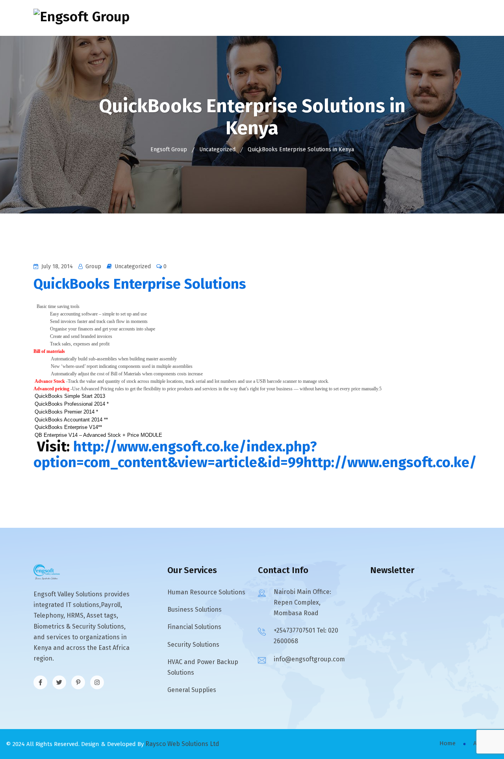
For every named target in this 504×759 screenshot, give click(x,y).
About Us (227, 18)
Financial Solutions (194, 627)
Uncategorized (133, 266)
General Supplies (191, 690)
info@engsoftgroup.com (309, 659)
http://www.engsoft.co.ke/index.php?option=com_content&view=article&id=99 (175, 454)
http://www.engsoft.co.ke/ (390, 462)
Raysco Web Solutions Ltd (182, 744)
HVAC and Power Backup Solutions (202, 667)
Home (193, 18)
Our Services (273, 18)
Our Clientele (333, 18)
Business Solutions (194, 609)
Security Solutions (193, 644)
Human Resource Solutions (206, 592)
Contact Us (384, 18)
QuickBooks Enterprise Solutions (139, 284)
